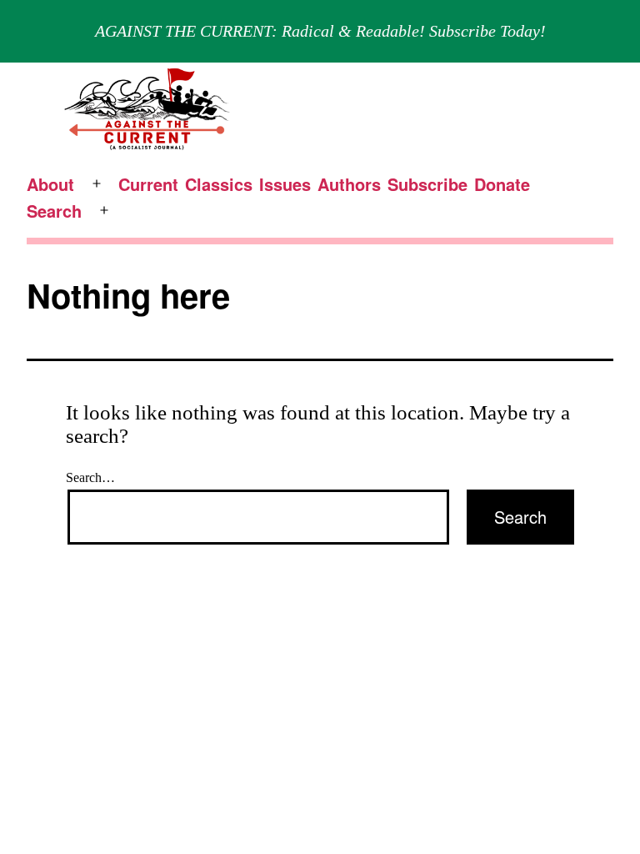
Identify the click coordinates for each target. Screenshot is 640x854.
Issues (285, 184)
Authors (349, 184)
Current (148, 184)
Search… (90, 477)
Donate (502, 184)
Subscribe (428, 184)
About (50, 184)
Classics (218, 184)
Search (54, 210)
